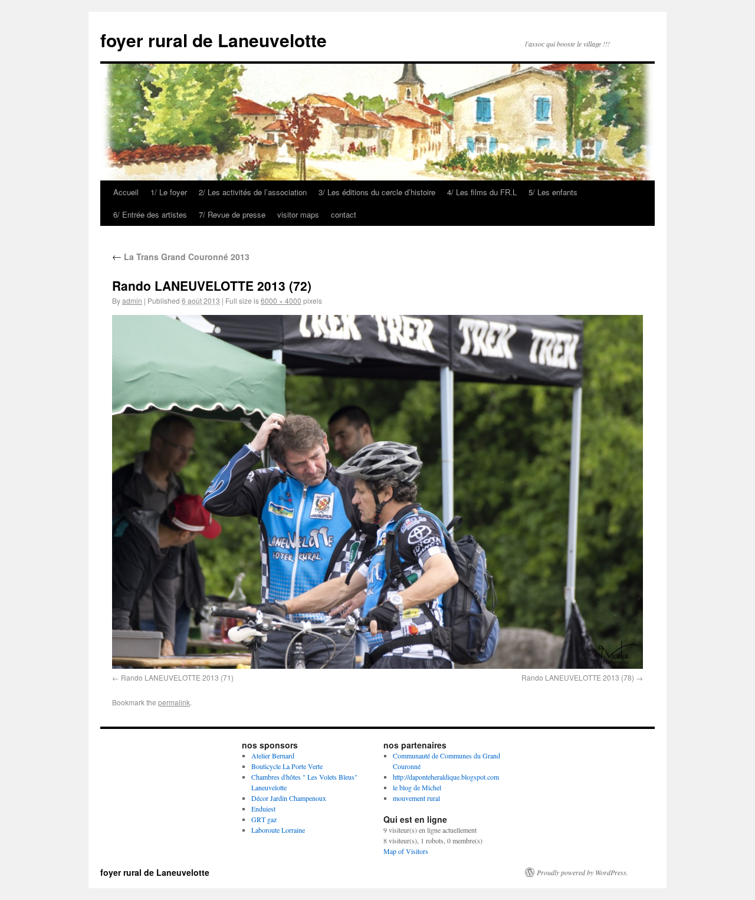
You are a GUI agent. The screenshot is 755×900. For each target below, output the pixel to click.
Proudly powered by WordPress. (582, 872)
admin (132, 300)
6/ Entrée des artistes (150, 214)
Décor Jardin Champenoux (288, 798)
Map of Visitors (405, 851)
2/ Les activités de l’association (253, 192)
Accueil (126, 192)
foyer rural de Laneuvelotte (213, 39)
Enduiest (263, 808)
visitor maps (298, 214)
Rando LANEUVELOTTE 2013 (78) (577, 677)
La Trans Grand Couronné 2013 (181, 256)
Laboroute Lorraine (278, 830)
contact (343, 214)
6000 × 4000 (281, 300)
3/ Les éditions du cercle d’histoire (377, 192)
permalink (174, 702)
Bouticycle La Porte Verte (287, 766)
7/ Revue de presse (232, 214)
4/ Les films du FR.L (482, 192)
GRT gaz (264, 819)
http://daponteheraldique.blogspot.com (446, 776)
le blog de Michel (417, 787)
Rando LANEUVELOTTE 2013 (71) (177, 677)
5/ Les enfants (552, 192)
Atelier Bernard (272, 755)
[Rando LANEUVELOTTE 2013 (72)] (377, 491)
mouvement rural (416, 798)
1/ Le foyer (168, 192)
